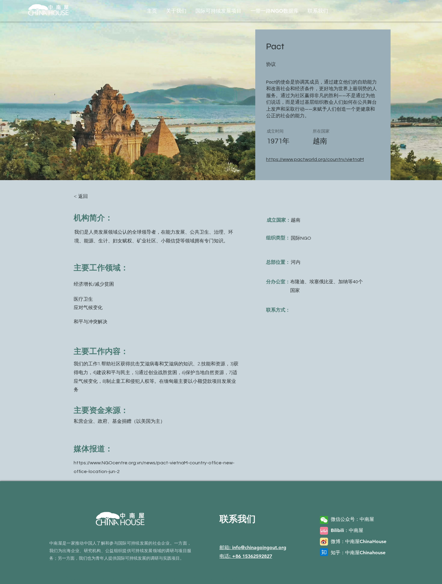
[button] (176, 10)
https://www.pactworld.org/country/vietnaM (315, 159)
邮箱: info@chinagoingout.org (252, 547)
